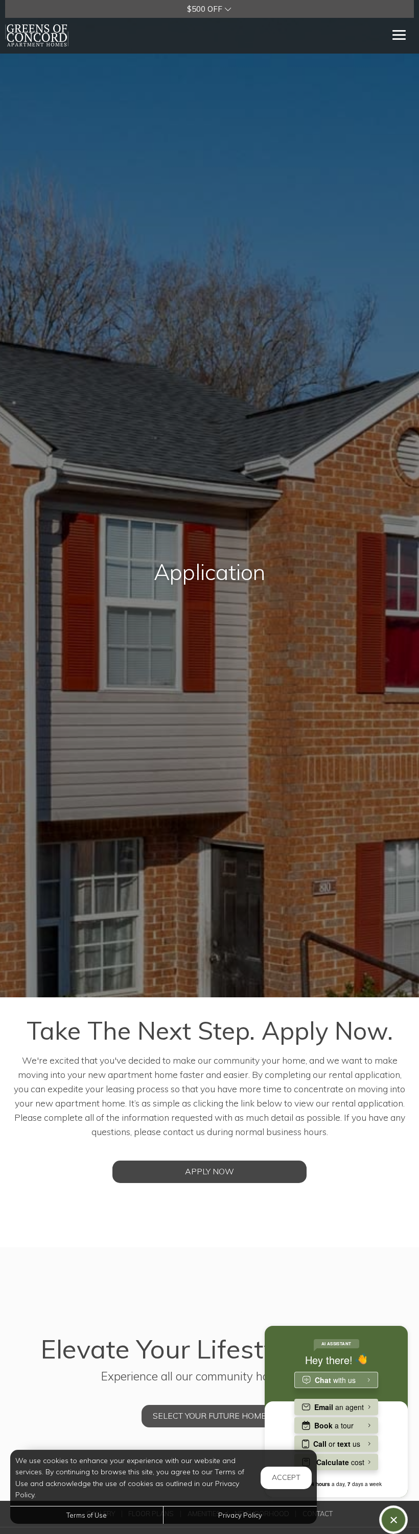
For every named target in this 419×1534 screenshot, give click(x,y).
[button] (209, 9)
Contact (317, 1514)
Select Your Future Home (209, 1416)
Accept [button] (286, 1477)
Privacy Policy (240, 1515)
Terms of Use (86, 1515)
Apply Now (209, 1171)
